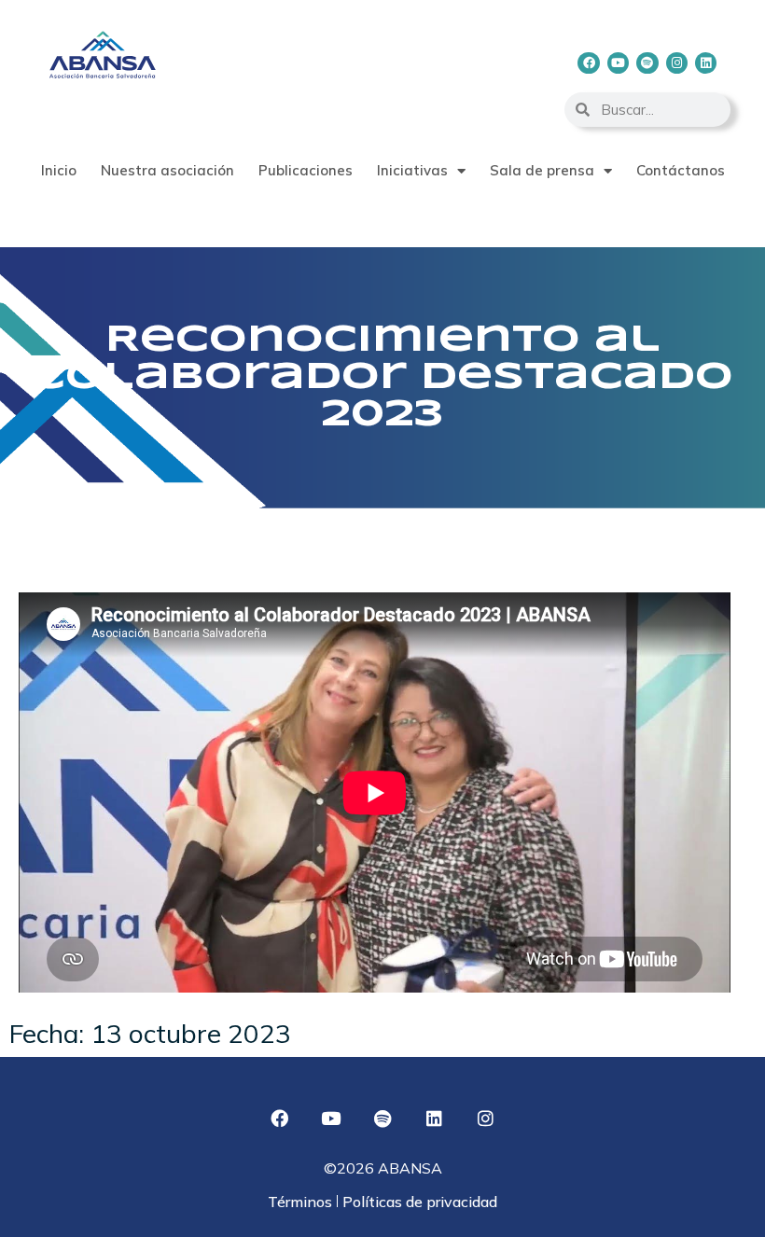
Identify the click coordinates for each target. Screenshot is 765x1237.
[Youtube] (618, 63)
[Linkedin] (705, 63)
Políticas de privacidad (418, 1201)
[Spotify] (647, 63)
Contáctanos (680, 170)
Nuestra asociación (167, 170)
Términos (302, 1201)
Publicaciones (305, 170)
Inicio (58, 170)
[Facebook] (588, 63)
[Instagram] (677, 63)
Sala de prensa (542, 170)
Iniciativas (412, 170)
